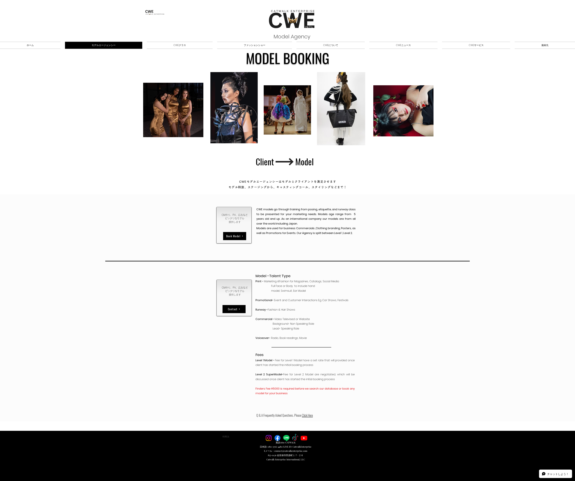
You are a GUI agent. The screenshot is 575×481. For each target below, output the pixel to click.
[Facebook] (277, 438)
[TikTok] (295, 438)
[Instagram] (269, 438)
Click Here (307, 415)
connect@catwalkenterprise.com (290, 450)
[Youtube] (304, 438)
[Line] (286, 438)
